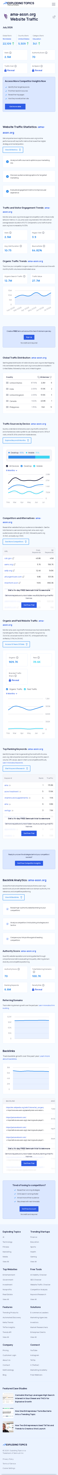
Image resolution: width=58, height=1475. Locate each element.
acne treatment (11, 791)
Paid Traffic (32, 689)
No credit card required (29, 343)
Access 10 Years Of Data (14, 644)
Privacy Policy (8, 1459)
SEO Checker (35, 1279)
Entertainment (9, 1275)
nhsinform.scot (11, 582)
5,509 (22, 43)
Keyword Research (38, 1294)
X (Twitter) (34, 1365)
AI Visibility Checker (38, 1275)
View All (6, 1261)
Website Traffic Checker (40, 1284)
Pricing (5, 1350)
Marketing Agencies (38, 1317)
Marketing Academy (38, 1370)
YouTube (33, 1350)
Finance (33, 1237)
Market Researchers (39, 1327)
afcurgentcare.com (13, 576)
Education (37, 39)
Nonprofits (7, 1289)
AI (3, 1237)
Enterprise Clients (37, 1332)
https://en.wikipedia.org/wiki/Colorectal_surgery (25, 1107)
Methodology (8, 1370)
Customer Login (9, 1355)
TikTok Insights (9, 1327)
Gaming (33, 1256)
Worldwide (7, 39)
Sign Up (29, 337)
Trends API (7, 1332)
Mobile (40, 466)
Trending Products (10, 1312)
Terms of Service (9, 1463)
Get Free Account (29, 1209)
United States (23, 39)
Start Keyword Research (15, 768)
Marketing (7, 1251)
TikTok (32, 1360)
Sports (33, 1247)
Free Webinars (36, 1375)
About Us (6, 1360)
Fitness (6, 1247)
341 (35, 43)
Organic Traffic (15, 689)
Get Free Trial (29, 605)
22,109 (7, 43)
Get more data (15, 106)
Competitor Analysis (38, 1289)
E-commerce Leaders (39, 1312)
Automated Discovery (12, 1317)
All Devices (14, 466)
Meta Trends (8, 1322)
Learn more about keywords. (13, 763)
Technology (7, 1242)
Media (5, 1256)
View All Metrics (11, 150)
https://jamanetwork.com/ (16, 1117)
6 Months (10, 470)
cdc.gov (8, 558)
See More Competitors (14, 541)
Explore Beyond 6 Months (15, 440)
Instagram (34, 1355)
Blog (4, 1375)
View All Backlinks (12, 897)
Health (33, 1251)
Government (8, 1279)
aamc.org (8, 564)
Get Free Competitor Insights (29, 863)
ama (6, 785)
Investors (34, 1322)
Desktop (28, 466)
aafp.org (8, 570)
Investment (7, 1284)
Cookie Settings (9, 1468)
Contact (6, 1365)
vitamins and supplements (16, 797)
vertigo (7, 810)
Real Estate (8, 1294)
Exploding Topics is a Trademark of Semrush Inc (14, 1451)
